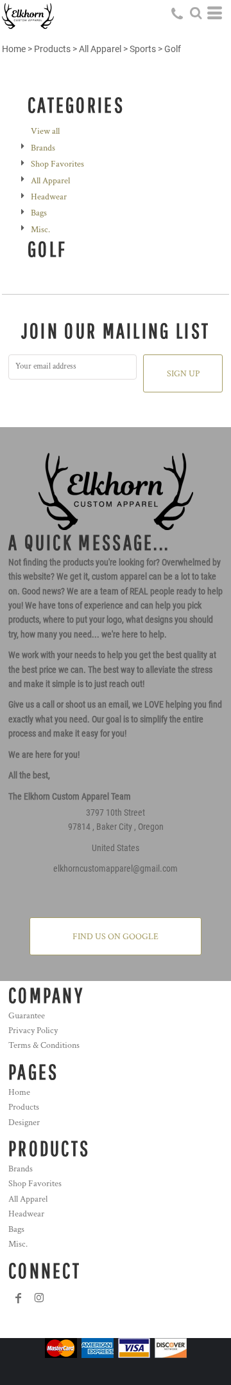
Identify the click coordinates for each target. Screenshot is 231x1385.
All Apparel (100, 49)
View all (45, 131)
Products (52, 49)
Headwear (49, 197)
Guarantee (26, 1016)
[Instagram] (39, 1298)
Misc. (40, 229)
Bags (39, 213)
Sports (143, 49)
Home (14, 49)
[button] (195, 12)
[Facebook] (19, 1298)
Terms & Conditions (44, 1045)
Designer (24, 1122)
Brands (43, 148)
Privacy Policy (33, 1030)
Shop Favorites (57, 164)
